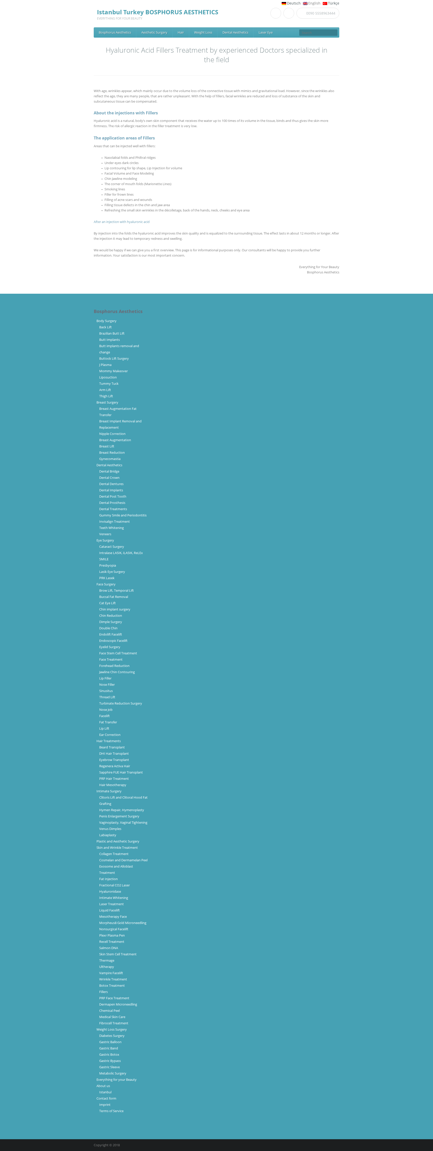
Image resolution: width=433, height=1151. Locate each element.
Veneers (105, 534)
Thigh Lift (106, 396)
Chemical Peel (109, 1010)
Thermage (106, 960)
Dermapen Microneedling (118, 1004)
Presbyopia (107, 565)
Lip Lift (104, 728)
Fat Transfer (108, 722)
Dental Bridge (109, 471)
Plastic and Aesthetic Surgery (117, 841)
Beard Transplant (112, 747)
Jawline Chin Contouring (117, 672)
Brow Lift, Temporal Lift (116, 590)
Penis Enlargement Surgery (119, 816)
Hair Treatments (108, 741)
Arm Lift (105, 390)
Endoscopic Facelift (113, 640)
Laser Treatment (111, 904)
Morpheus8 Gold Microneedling (122, 922)
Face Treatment (111, 659)
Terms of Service (111, 1111)
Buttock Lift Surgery (114, 358)
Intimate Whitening (113, 897)
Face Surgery (106, 584)
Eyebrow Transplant (115, 759)
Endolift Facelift (110, 634)
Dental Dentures (111, 484)
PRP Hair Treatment (114, 778)
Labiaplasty (107, 835)
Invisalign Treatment (114, 521)
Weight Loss (203, 32)
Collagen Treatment (114, 854)
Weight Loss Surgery (111, 1029)
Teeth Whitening (111, 527)
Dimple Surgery (110, 622)
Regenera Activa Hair (114, 766)
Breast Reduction (112, 452)
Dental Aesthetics (235, 32)
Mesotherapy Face (113, 916)
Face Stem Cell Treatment (118, 653)
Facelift (104, 716)
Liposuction (108, 377)
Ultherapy (106, 966)
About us (103, 1086)
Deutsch (294, 3)
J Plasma (105, 364)
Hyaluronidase (110, 891)
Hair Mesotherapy (112, 785)
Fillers (103, 991)
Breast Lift (106, 446)
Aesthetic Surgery (154, 32)
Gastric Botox (109, 1054)
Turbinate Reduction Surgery (120, 703)
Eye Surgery (105, 540)
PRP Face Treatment (114, 998)
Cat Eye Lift (107, 603)
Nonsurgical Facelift (113, 929)
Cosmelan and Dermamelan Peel (123, 860)
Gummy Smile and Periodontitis (123, 515)
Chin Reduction (110, 615)
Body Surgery (106, 321)
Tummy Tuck (109, 383)
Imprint (105, 1104)
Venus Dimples (110, 828)
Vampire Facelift (111, 973)
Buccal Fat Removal (113, 596)
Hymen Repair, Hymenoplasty (121, 810)
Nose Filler (107, 684)
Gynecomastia (110, 458)
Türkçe (333, 3)
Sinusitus (106, 690)
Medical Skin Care (112, 1017)
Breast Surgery (107, 402)
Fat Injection (108, 879)
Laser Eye (266, 32)
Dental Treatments (113, 509)
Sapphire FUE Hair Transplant (121, 772)
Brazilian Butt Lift (112, 333)
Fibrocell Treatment (113, 1023)
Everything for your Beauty (116, 1079)
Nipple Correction (112, 433)
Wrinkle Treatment (113, 979)
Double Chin (108, 628)
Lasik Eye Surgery (112, 571)
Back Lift (105, 327)
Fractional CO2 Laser (114, 885)
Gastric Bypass (110, 1060)
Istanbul (105, 1092)
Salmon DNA (108, 948)
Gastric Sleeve (109, 1067)
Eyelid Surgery (109, 647)
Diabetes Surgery (112, 1035)
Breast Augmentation (115, 440)
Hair (181, 32)
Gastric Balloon (110, 1042)
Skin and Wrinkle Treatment (117, 847)
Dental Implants (111, 490)
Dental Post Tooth (112, 496)
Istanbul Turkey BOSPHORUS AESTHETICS (157, 12)
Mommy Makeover (113, 371)
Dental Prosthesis (112, 502)
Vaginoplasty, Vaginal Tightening (123, 822)
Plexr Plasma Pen (112, 935)
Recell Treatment (111, 941)
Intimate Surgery (109, 791)
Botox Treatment (112, 985)
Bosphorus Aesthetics (115, 32)
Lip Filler (105, 678)
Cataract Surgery (111, 546)
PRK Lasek (107, 578)
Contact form (106, 1098)
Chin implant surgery (114, 609)
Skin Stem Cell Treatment (118, 954)
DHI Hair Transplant (114, 753)
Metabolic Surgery (112, 1073)
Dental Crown (109, 477)
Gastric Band (108, 1048)
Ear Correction (110, 734)
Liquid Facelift (109, 910)
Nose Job (106, 709)
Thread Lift (107, 697)
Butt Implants (109, 339)
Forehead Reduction (114, 665)
